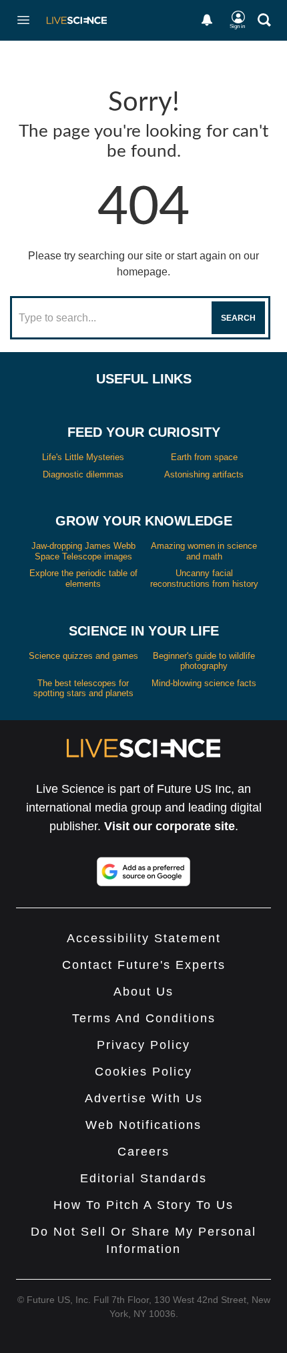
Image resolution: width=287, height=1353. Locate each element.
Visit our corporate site (169, 826)
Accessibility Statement (144, 938)
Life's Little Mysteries (83, 457)
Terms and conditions (144, 1018)
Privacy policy (143, 1045)
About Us (143, 991)
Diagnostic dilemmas (83, 474)
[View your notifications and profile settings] (207, 20)
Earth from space (204, 457)
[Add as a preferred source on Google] (143, 871)
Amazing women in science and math (204, 551)
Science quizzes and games (83, 656)
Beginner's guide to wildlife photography (204, 661)
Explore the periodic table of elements (83, 578)
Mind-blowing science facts (204, 683)
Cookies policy (143, 1071)
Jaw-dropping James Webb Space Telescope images (83, 551)
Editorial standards (143, 1178)
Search (238, 318)
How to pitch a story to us (143, 1205)
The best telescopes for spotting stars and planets (83, 688)
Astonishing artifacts (204, 474)
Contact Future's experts (144, 965)
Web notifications (143, 1125)
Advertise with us (144, 1098)
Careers (143, 1151)
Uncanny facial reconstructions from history (204, 578)
